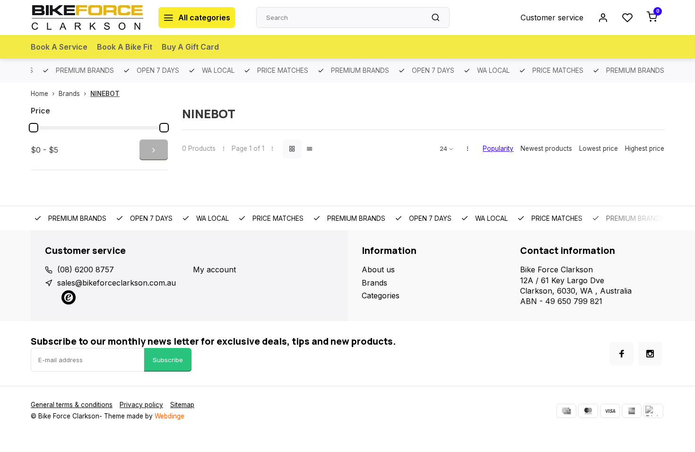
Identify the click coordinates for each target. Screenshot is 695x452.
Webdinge (169, 416)
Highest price (644, 148)
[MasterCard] (588, 411)
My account (214, 269)
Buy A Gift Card (190, 47)
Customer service (552, 17)
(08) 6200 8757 (85, 269)
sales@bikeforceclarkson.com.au (116, 282)
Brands (69, 93)
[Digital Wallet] (653, 411)
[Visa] (610, 411)
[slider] (33, 127)
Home (39, 93)
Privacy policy (141, 405)
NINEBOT (105, 93)
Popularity (498, 148)
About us (378, 269)
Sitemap (182, 405)
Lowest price (598, 148)
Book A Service (59, 47)
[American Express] (632, 411)
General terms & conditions (72, 405)
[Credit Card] (566, 411)
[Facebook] (622, 353)
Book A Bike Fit (124, 47)
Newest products (546, 148)
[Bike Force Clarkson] (87, 17)
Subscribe (168, 360)
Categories (381, 295)
